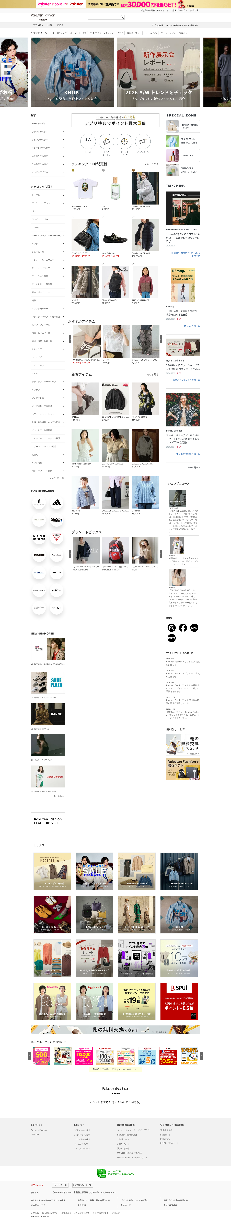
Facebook (165, 1134)
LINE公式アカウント (169, 1143)
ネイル (35, 373)
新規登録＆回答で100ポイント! (155, 10)
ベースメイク (38, 357)
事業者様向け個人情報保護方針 (75, 1213)
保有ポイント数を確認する (176, 1200)
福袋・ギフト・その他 (42, 471)
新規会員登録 (166, 1130)
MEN (50, 25)
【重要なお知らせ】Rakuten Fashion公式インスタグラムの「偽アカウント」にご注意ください (183, 715)
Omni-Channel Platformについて (132, 1157)
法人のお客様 (123, 1148)
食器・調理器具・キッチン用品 (46, 422)
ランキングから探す (41, 148)
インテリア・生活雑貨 (42, 430)
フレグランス (38, 398)
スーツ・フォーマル (41, 325)
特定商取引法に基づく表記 (129, 1153)
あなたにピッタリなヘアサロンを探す (48, 1200)
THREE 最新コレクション (102, 33)
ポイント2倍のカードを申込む (134, 1200)
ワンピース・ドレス (41, 219)
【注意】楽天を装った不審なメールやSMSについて (115, 1069)
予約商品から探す (40, 164)
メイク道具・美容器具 (42, 406)
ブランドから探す (40, 131)
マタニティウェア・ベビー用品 (46, 316)
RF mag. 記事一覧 (192, 326)
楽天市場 (194, 10)
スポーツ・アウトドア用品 (44, 446)
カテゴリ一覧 (58, 478)
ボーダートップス (78, 33)
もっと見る (59, 795)
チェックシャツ (168, 33)
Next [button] (200, 72)
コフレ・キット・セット (43, 414)
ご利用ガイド (123, 1139)
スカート (36, 227)
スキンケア (37, 349)
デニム (120, 33)
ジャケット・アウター (42, 203)
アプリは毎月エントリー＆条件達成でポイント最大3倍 (175, 25)
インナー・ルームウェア (43, 260)
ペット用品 (37, 462)
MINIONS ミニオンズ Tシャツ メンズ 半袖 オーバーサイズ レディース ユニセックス (184, 561)
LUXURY (35, 1134)
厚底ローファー (134, 33)
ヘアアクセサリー (40, 308)
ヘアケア (36, 389)
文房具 (35, 454)
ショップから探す (40, 139)
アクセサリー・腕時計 (42, 284)
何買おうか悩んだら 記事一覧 (186, 380)
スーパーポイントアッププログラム (133, 1130)
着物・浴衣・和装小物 (42, 341)
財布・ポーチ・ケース (42, 292)
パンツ (35, 211)
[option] (72, 72)
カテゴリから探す (40, 156)
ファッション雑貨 (40, 276)
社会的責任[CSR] (101, 1213)
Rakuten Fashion (57, 17)
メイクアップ (38, 365)
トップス (36, 195)
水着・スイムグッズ (41, 333)
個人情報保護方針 (50, 1213)
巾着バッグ (184, 33)
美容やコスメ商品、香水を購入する (94, 1200)
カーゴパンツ (151, 33)
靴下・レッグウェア (41, 268)
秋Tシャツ (62, 33)
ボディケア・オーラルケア (44, 381)
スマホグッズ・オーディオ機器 (46, 438)
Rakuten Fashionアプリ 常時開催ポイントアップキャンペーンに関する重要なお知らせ (182, 688)
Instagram (165, 1139)
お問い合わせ (123, 1144)
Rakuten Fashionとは (127, 1134)
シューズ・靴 (38, 251)
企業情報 (35, 1213)
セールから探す (39, 123)
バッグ (35, 243)
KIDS (60, 25)
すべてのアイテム (40, 172)
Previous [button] (31, 72)
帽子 (34, 300)
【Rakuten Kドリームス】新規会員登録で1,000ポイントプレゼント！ (84, 1192)
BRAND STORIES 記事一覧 (188, 454)
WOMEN (38, 25)
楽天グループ (178, 10)
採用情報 (116, 1213)
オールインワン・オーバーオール (47, 235)
